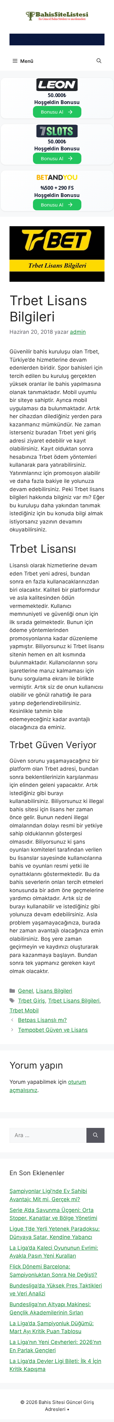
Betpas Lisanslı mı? (42, 1020)
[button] (99, 61)
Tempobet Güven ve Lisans (53, 1030)
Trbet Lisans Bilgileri (73, 1000)
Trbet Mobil (24, 1010)
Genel (25, 991)
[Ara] (95, 1135)
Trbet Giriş (31, 1000)
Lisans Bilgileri (54, 991)
